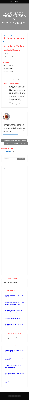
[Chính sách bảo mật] (19, 396)
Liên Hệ (17, 1)
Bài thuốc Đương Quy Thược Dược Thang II (14, 140)
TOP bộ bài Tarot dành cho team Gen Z (16, 143)
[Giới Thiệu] (13, 396)
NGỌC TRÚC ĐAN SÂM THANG (12, 318)
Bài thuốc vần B (7, 35)
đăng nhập (8, 151)
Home (11, 1)
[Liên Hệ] (16, 396)
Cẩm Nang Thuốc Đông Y (14, 16)
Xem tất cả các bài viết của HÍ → (10, 134)
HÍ (3, 41)
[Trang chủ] (10, 396)
